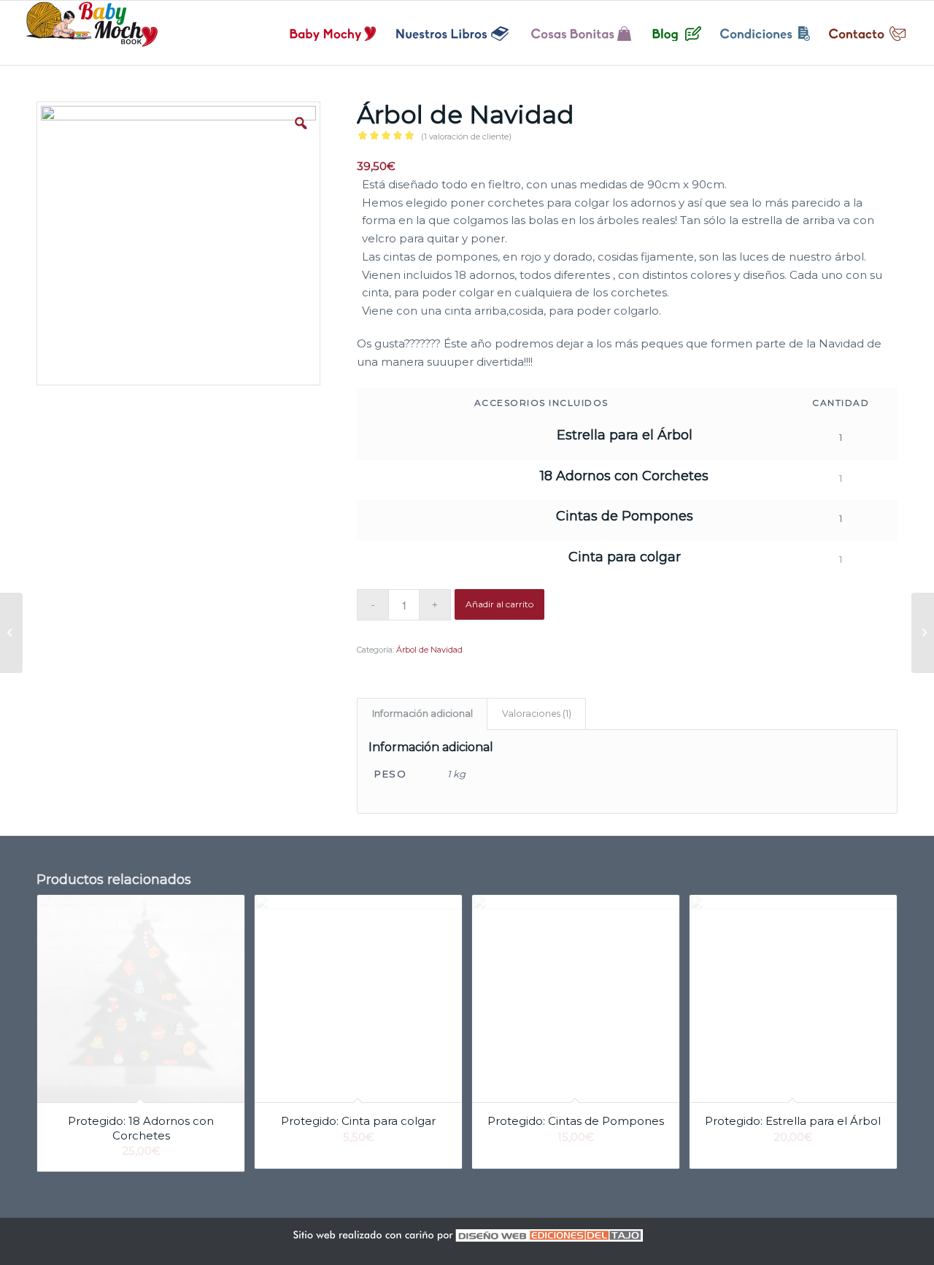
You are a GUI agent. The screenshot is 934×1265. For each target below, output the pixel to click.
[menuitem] (333, 33)
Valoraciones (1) (536, 713)
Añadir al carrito (499, 604)
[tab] (422, 714)
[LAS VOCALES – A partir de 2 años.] (11, 633)
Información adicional (422, 713)
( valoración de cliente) (466, 136)
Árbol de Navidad (429, 650)
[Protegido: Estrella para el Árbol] (922, 633)
